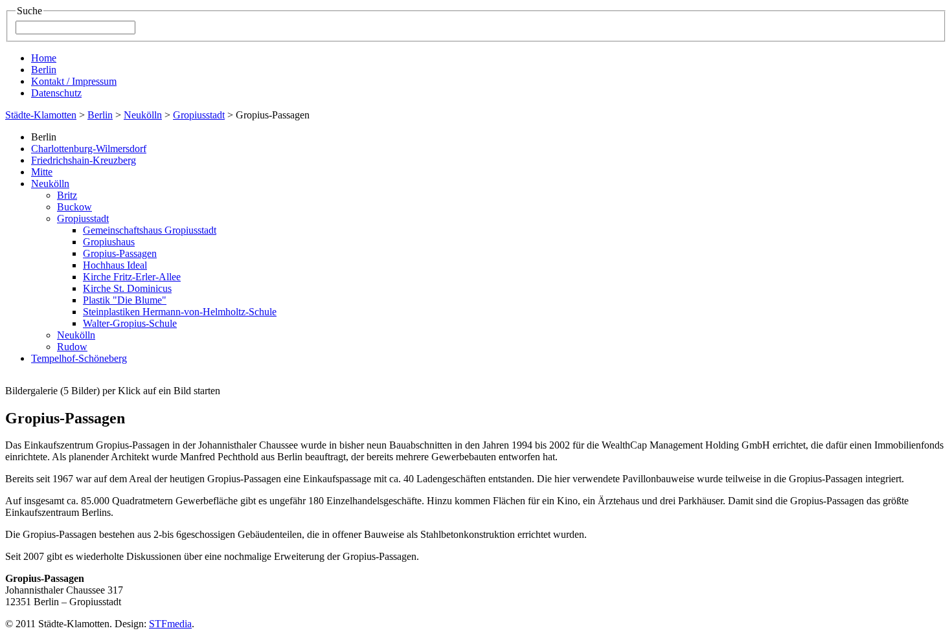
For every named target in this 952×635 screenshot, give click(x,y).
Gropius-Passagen (120, 253)
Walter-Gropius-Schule (130, 323)
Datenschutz (56, 92)
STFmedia (170, 623)
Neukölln (143, 114)
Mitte (41, 171)
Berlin (43, 69)
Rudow (72, 346)
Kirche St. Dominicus (127, 288)
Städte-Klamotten (40, 114)
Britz (67, 195)
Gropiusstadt (199, 114)
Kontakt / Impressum (74, 81)
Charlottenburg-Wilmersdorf (88, 148)
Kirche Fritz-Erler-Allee (132, 276)
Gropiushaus (109, 241)
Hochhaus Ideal (115, 265)
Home (43, 57)
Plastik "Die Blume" (124, 300)
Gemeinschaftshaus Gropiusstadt (149, 230)
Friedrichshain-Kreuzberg (83, 160)
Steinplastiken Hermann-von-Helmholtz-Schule (180, 311)
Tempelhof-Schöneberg (79, 358)
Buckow (74, 206)
